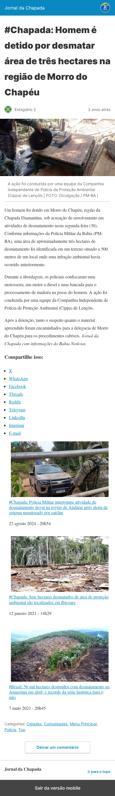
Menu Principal (83, 723)
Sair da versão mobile (57, 788)
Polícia (10, 729)
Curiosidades (56, 723)
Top (21, 729)
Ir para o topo (99, 772)
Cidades (34, 723)
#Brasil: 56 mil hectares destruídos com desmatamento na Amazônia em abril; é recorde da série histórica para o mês (59, 692)
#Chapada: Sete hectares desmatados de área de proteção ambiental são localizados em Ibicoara (59, 599)
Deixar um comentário (58, 747)
